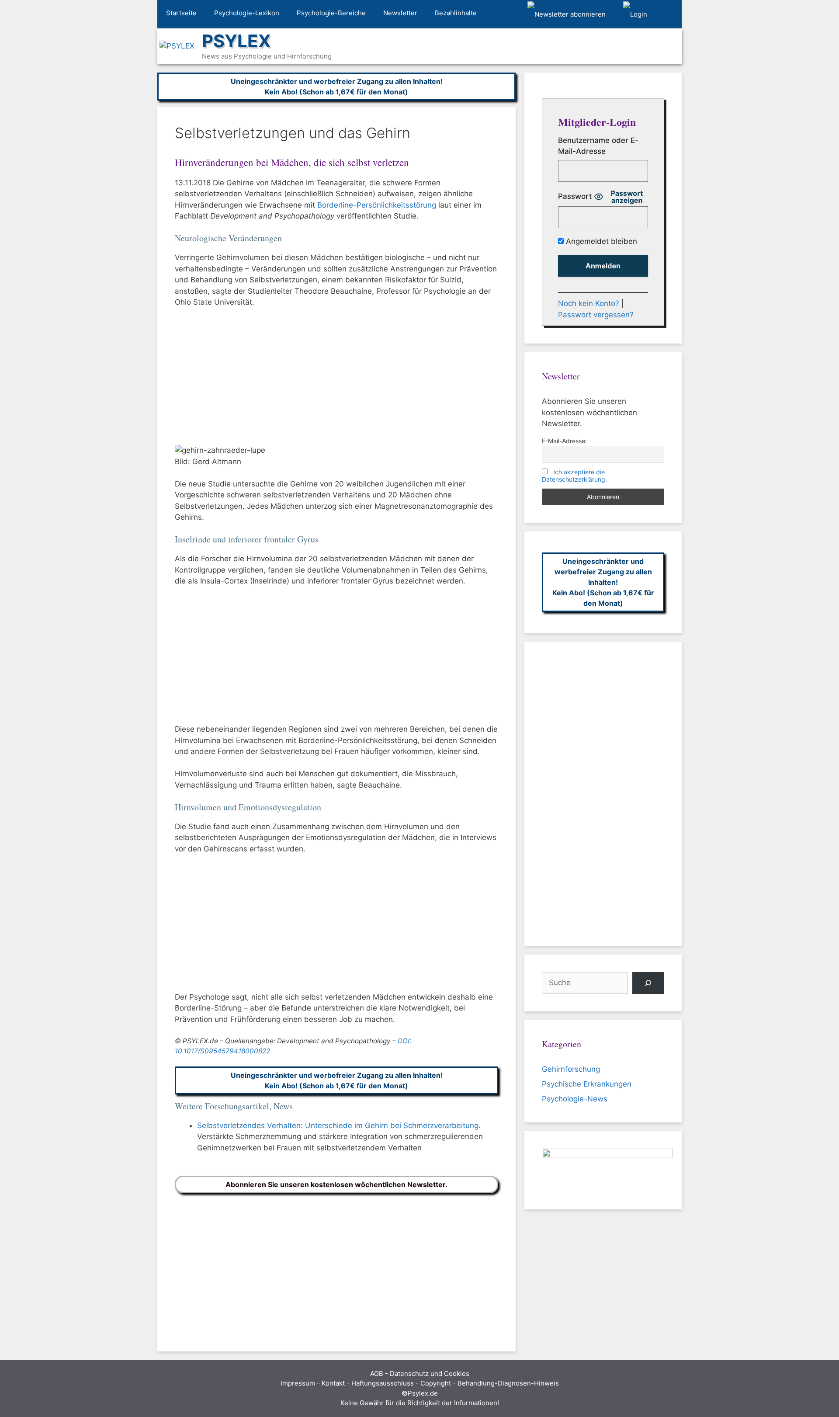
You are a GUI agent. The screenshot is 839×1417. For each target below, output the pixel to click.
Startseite (181, 13)
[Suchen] (648, 983)
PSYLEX (236, 41)
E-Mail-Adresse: (564, 441)
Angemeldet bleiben (600, 241)
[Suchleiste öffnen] (669, 14)
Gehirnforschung (571, 1069)
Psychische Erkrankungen (586, 1084)
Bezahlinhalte (456, 13)
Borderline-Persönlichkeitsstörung (376, 205)
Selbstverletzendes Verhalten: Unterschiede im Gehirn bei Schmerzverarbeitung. (339, 1125)
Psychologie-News (574, 1098)
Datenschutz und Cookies (429, 1373)
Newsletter (400, 13)
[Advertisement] (336, 380)
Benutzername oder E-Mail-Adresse (598, 146)
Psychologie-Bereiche (331, 13)
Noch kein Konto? (588, 303)
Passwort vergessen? (596, 314)
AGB (376, 1373)
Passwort (575, 196)
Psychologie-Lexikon (246, 13)
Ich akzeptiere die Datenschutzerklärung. (574, 475)
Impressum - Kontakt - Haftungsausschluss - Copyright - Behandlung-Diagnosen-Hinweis (420, 1383)
